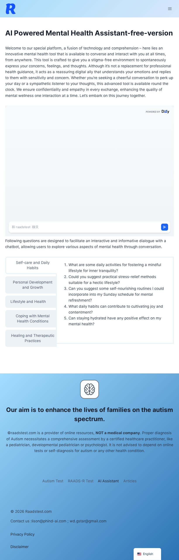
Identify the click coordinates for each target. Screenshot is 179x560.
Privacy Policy (22, 534)
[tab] (31, 265)
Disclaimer (19, 547)
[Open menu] (170, 8)
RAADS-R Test (80, 481)
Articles (130, 481)
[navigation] (147, 554)
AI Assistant (108, 481)
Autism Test (52, 481)
